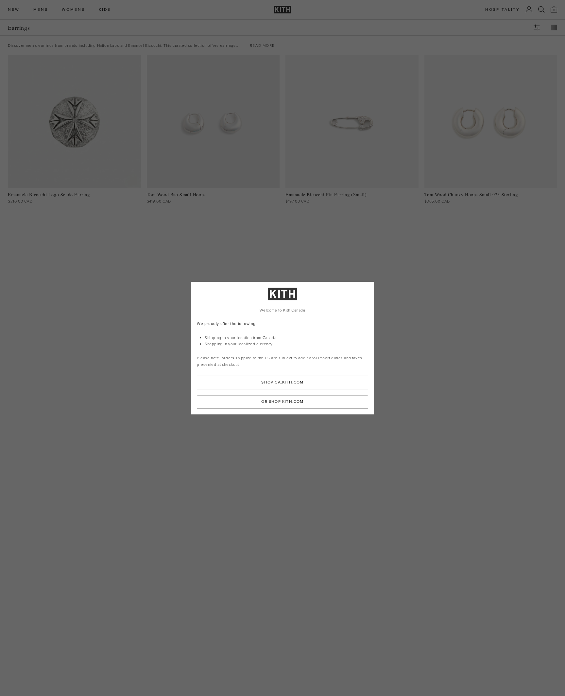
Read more (262, 45)
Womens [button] (73, 9)
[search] (541, 9)
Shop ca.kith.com (282, 382)
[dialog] (282, 348)
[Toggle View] (554, 27)
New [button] (14, 9)
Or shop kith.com (282, 401)
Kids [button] (105, 9)
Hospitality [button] (502, 9)
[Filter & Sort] (536, 27)
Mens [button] (40, 9)
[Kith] (282, 9)
